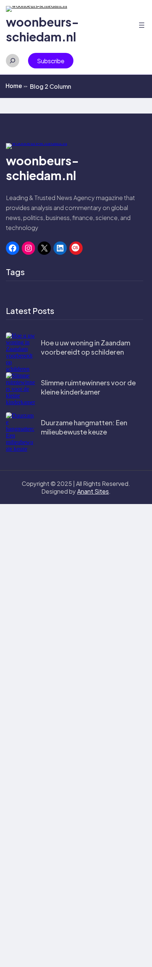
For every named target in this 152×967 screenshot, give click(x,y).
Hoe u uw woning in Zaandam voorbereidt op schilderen (85, 347)
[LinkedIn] (60, 248)
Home (16, 85)
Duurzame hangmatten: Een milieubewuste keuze (84, 427)
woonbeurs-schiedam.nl (42, 29)
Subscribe (51, 61)
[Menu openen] (141, 25)
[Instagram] (28, 248)
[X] (44, 248)
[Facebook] (12, 248)
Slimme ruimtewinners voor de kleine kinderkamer (88, 387)
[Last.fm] (76, 248)
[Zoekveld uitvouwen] (12, 60)
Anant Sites (93, 491)
